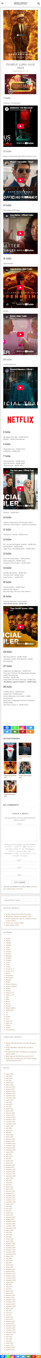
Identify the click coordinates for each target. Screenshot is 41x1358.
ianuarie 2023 (10, 1167)
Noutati (8, 1006)
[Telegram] (30, 727)
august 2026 (9, 1074)
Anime (8, 947)
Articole (8, 949)
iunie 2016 (9, 1339)
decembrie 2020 (10, 1221)
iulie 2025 (9, 1102)
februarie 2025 (10, 1113)
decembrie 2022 (10, 1169)
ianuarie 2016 (10, 1350)
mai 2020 (8, 1237)
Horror (8, 1001)
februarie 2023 (10, 1165)
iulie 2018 (9, 1284)
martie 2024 (9, 1137)
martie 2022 (9, 1189)
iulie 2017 (9, 1310)
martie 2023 (9, 1163)
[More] (30, 732)
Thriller (8, 1025)
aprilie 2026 (9, 1083)
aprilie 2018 (9, 1291)
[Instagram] (22, 727)
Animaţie (8, 943)
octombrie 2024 (10, 1122)
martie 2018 (9, 1293)
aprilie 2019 (9, 1265)
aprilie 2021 (9, 1213)
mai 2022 (8, 1185)
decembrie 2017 (10, 1300)
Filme (7, 999)
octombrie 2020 (10, 1226)
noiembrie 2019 (10, 1250)
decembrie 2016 (10, 1326)
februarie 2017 (10, 1321)
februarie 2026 (10, 1087)
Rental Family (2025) (12, 925)
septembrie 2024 (11, 1124)
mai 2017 (8, 1315)
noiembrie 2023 (10, 1146)
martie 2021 (9, 1215)
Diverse (8, 973)
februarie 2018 (10, 1295)
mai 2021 (8, 1211)
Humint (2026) (10, 1043)
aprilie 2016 (9, 1343)
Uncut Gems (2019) (27, 1056)
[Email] (15, 732)
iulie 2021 (9, 1206)
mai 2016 (8, 1341)
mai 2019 (8, 1263)
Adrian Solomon (18, 71)
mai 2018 (8, 1289)
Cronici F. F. (10, 971)
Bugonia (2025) (16, 1060)
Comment (19, 824)
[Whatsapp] (15, 727)
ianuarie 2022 (10, 1193)
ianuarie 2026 (10, 1089)
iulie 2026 (9, 1076)
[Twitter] (7, 732)
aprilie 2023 (9, 1161)
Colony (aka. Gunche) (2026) (15, 923)
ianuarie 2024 (10, 1141)
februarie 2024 (10, 1139)
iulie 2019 (9, 1258)
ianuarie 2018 (10, 1297)
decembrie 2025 (10, 1091)
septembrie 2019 (11, 1254)
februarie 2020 (10, 1243)
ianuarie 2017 (10, 1324)
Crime (8, 962)
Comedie (8, 958)
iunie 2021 (9, 1208)
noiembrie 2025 (10, 1093)
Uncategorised (10, 1030)
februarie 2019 (10, 1269)
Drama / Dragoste (11, 984)
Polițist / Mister (10, 1008)
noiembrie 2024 (10, 1119)
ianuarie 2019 (10, 1271)
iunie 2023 (9, 1156)
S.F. (7, 1012)
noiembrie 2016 (10, 1328)
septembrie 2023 (11, 1150)
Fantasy (8, 988)
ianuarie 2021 (10, 1219)
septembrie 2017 (11, 1306)
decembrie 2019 (10, 1248)
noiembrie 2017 (10, 1302)
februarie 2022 (10, 1191)
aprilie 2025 (9, 1109)
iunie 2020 (9, 1235)
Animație (8, 945)
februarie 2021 (10, 1217)
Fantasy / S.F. (10, 993)
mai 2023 (8, 1159)
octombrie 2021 (10, 1200)
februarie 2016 (10, 1347)
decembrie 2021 (10, 1195)
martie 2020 (9, 1241)
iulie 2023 (9, 1154)
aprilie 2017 (9, 1317)
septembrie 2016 (11, 1332)
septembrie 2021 (11, 1202)
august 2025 (9, 1100)
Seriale (8, 1017)
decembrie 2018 (10, 1274)
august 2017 (9, 1308)
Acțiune (8, 941)
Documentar (9, 975)
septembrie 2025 (11, 1098)
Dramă (8, 982)
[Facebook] (7, 727)
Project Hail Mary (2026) (13, 1047)
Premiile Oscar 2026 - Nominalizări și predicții (20, 1052)
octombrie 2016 (10, 1330)
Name (18, 860)
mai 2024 (8, 1132)
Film (7, 997)
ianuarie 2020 (10, 1245)
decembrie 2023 (10, 1143)
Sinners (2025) (10, 1054)
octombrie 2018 (10, 1278)
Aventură (8, 951)
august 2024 (9, 1126)
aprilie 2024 (9, 1135)
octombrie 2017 (10, 1304)
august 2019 (9, 1256)
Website (19, 875)
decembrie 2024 (10, 1117)
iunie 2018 (9, 1287)
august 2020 (9, 1230)
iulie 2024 (9, 1128)
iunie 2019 (9, 1261)
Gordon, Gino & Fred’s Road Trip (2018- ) (19, 914)
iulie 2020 (9, 1232)
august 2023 (9, 1152)
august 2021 (9, 1204)
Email (18, 867)
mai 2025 (8, 1106)
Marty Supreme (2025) (13, 1056)
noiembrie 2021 (10, 1198)
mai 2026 (8, 1080)
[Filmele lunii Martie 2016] (10, 751)
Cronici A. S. (10, 969)
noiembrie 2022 (10, 1172)
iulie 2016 (9, 1337)
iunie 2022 (9, 1182)
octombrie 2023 (10, 1148)
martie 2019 (9, 1267)
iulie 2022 (9, 1180)
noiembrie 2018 (10, 1276)
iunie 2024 (9, 1130)
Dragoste (8, 980)
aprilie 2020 (9, 1239)
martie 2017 (9, 1319)
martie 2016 (9, 1345)
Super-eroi (9, 1021)
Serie (7, 1019)
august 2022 (9, 1178)
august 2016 (9, 1334)
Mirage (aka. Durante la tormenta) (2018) (18, 916)
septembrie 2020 (11, 1228)
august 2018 (9, 1282)
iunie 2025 (9, 1104)
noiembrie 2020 (10, 1224)
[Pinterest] (22, 732)
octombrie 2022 (10, 1174)
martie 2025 (9, 1111)
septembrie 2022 (11, 1176)
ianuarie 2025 (10, 1115)
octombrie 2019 (10, 1252)
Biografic (8, 956)
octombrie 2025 (10, 1096)
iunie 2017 (9, 1313)
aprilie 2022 (9, 1187)
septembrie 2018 (11, 1280)
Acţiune (8, 938)
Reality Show (10, 1010)
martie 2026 (9, 1085)
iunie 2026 (9, 1078)
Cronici (8, 967)
